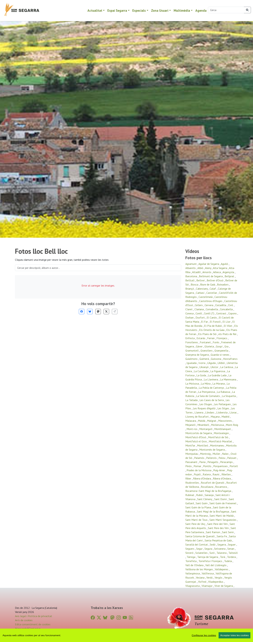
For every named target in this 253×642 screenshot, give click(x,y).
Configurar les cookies (204, 635)
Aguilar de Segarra (209, 264)
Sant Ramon (213, 532)
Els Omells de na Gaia (212, 330)
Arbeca (217, 272)
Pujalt (198, 474)
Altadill (196, 272)
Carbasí (200, 292)
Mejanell (190, 425)
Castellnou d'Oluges (211, 301)
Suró (212, 552)
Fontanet (206, 342)
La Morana (218, 383)
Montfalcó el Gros (196, 441)
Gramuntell (192, 350)
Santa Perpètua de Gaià (218, 540)
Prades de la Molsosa (199, 470)
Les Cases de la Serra (211, 400)
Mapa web (21, 628)
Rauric (216, 474)
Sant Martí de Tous (196, 519)
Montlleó (203, 445)
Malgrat (212, 420)
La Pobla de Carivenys (212, 387)
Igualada (192, 363)
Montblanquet (223, 429)
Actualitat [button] (94, 10)
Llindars (210, 412)
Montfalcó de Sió (218, 437)
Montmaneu (217, 445)
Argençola (229, 272)
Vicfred (202, 581)
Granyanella (221, 350)
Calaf (213, 288)
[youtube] (125, 617)
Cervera (209, 305)
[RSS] (131, 617)
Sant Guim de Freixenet (223, 503)
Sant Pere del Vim (217, 524)
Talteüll (233, 552)
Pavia (202, 462)
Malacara (191, 420)
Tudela (228, 561)
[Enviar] (114, 311)
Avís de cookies (24, 620)
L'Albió (221, 363)
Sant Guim (202, 503)
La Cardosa (227, 367)
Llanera (199, 412)
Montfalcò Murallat (221, 441)
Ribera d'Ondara (202, 478)
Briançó (190, 288)
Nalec (225, 453)
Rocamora (221, 486)
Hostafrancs (230, 358)
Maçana (215, 416)
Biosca (195, 284)
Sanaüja (209, 495)
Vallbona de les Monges (199, 569)
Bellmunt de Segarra (211, 276)
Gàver (199, 346)
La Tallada (191, 400)
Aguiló (225, 264)
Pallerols (211, 458)
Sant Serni (228, 532)
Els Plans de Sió (207, 334)
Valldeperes (222, 569)
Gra (226, 346)
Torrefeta (191, 561)
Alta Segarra (220, 268)
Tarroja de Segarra (208, 557)
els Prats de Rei (227, 334)
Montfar (190, 445)
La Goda (201, 375)
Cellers (199, 305)
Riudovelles (192, 482)
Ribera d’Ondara (222, 478)
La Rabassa (224, 391)
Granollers (207, 350)
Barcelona (191, 276)
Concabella (226, 309)
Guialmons (191, 358)
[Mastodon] (98, 311)
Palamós (199, 458)
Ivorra (202, 363)
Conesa (189, 313)
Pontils (207, 466)
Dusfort (200, 317)
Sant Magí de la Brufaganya (213, 511)
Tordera (231, 557)
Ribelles (226, 474)
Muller (217, 453)
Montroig (205, 453)
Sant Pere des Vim (218, 528)
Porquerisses (220, 466)
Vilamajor (207, 585)
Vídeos (192, 251)
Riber (188, 478)
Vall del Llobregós (216, 565)
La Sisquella (229, 396)
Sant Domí (221, 499)
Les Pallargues (222, 404)
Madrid (226, 416)
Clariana (199, 309)
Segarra (222, 544)
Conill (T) (209, 313)
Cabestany (202, 288)
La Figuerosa (218, 371)
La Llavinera (211, 379)
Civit (231, 305)
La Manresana (228, 379)
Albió (200, 268)
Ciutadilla (221, 305)
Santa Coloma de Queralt (200, 536)
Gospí (219, 346)
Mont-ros (192, 429)
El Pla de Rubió (213, 325)
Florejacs (222, 338)
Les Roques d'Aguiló (204, 408)
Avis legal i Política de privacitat (33, 616)
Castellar (212, 292)
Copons (232, 313)
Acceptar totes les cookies (234, 635)
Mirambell (203, 425)
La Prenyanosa (207, 391)
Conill (199, 313)
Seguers (190, 548)
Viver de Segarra (224, 585)
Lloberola (222, 412)
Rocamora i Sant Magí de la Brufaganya (208, 491)
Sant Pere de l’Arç (195, 524)
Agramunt (191, 264)
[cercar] (247, 10)
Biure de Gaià (208, 284)
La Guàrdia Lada (217, 375)
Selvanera (220, 548)
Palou (222, 458)
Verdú (209, 577)
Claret (189, 309)
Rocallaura (207, 486)
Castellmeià (206, 297)
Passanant (191, 462)
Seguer (232, 544)
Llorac (233, 412)
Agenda (201, 10)
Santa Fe (222, 536)
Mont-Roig (232, 425)
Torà (223, 557)
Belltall (190, 280)
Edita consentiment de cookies (32, 624)
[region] (126, 635)
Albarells (190, 268)
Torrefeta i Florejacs (210, 561)
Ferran (211, 338)
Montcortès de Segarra (199, 433)
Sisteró (189, 552)
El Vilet (228, 325)
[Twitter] (106, 311)
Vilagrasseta (192, 585)
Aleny (208, 268)
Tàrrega (191, 557)
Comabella (212, 309)
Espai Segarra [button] (117, 10)
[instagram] (119, 617)
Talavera (222, 552)
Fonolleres (192, 342)
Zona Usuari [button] (159, 10)
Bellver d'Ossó (215, 280)
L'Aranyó (204, 367)
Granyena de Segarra (197, 354)
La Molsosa (192, 383)
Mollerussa (218, 425)
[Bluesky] (90, 311)
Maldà (202, 420)
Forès (216, 342)
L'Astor (214, 367)
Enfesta (190, 338)
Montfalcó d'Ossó (196, 437)
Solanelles (201, 552)
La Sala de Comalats (208, 396)
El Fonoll (215, 321)
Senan (231, 548)
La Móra (206, 383)
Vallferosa (208, 573)
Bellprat (230, 276)
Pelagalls (213, 462)
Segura (208, 548)
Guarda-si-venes (220, 354)
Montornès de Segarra (212, 449)
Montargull (206, 429)
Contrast (221, 313)
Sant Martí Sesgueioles (223, 519)
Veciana (200, 577)
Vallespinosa (193, 573)
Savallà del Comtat (197, 544)
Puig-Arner (219, 470)
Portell (234, 466)
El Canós (212, 317)
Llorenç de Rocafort (197, 416)
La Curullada (201, 371)
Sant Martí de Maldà (222, 515)
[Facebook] (81, 311)
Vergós (219, 577)
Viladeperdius (216, 581)
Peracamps (226, 462)
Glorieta (209, 346)
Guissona (216, 358)
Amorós (207, 272)
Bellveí (200, 280)
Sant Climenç (205, 499)
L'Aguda (211, 363)
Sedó (213, 544)
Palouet (232, 458)
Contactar (34, 628)
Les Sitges (223, 408)
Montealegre (221, 433)
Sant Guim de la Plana (198, 507)
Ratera (207, 474)
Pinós (188, 466)
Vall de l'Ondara (194, 565)
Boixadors (223, 284)
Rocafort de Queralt (213, 482)
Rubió (199, 495)
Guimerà (204, 358)
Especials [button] (139, 10)
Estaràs (201, 338)
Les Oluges (206, 404)
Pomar (198, 466)
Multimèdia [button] (182, 10)
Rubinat (190, 495)
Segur (199, 548)
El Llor (227, 321)
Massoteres (225, 420)
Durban (189, 317)
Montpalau (192, 453)
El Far (205, 321)
